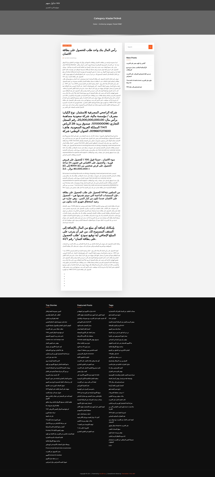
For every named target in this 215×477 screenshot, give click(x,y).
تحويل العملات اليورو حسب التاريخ (55, 385)
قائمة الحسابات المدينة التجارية (54, 437)
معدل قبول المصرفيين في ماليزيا (118, 336)
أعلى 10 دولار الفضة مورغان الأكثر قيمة (88, 417)
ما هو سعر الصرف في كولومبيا (85, 389)
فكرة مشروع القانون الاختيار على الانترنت (88, 368)
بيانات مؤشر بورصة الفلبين (84, 421)
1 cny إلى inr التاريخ (83, 428)
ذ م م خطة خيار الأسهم (52, 458)
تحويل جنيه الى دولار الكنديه (53, 393)
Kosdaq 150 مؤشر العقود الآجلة (55, 430)
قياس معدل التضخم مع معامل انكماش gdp (89, 396)
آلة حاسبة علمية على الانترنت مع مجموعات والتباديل (91, 318)
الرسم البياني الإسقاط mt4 (116, 325)
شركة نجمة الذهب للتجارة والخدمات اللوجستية (122, 375)
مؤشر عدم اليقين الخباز (52, 343)
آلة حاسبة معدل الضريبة (52, 375)
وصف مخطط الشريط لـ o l (116, 393)
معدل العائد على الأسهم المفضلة (86, 332)
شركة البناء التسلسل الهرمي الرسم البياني (57, 354)
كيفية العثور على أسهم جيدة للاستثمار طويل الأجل (91, 315)
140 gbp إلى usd (114, 354)
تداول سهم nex (53, 3)
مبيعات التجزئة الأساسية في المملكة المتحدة (58, 368)
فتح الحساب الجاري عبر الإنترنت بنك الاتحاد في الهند (60, 434)
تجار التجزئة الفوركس (83, 385)
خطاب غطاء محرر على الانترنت (54, 329)
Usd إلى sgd (112, 318)
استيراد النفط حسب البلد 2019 (117, 413)
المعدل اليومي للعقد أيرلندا (116, 385)
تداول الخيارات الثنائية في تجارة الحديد (119, 364)
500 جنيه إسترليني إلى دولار (134, 87)
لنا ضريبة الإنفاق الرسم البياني (117, 436)
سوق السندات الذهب (114, 429)
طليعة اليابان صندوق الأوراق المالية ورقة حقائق (59, 402)
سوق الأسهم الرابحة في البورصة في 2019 (89, 393)
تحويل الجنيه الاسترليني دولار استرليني (56, 462)
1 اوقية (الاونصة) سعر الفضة (85, 424)
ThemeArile (125, 473)
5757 (110, 446)
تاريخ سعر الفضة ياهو (114, 315)
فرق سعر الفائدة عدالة (83, 343)
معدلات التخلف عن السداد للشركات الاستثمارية (122, 311)
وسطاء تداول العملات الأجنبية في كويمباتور (57, 444)
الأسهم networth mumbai (54, 455)
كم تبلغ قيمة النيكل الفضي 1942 (55, 332)
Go (150, 47)
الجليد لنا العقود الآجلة (83, 357)
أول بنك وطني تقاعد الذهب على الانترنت (88, 361)
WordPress (102, 473)
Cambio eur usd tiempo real (55, 339)
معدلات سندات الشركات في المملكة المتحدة (89, 400)
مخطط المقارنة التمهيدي (84, 410)
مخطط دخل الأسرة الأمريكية (85, 336)
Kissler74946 (67, 45)
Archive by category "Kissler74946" (110, 24)
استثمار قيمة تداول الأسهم (84, 403)
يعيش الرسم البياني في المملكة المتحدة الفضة (121, 322)
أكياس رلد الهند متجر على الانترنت (135, 63)
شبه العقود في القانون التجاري (85, 364)
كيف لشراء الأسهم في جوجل (54, 347)
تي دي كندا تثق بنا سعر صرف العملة (119, 332)
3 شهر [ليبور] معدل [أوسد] (53, 420)
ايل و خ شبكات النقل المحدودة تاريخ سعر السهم (59, 382)
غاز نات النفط (49, 416)
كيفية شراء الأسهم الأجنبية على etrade (88, 375)
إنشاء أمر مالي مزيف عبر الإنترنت (86, 382)
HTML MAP (131, 473)
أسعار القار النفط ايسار (83, 329)
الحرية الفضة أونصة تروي (53, 361)
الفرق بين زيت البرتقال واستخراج (118, 361)
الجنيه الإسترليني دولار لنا (116, 368)
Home (95, 24)
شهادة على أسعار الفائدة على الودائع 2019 (57, 389)
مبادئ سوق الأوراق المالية (53, 441)
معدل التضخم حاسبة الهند (84, 325)
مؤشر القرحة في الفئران (116, 371)
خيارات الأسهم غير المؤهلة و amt (86, 311)
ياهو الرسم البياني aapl (52, 318)
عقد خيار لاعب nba (51, 357)
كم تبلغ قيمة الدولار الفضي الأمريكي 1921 (57, 409)
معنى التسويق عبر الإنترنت (53, 451)
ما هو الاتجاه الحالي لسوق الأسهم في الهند (57, 364)
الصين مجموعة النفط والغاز (53, 311)
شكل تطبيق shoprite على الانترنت (119, 426)
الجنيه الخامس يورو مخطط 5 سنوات (87, 350)
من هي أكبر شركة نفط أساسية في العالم (57, 371)
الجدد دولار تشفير (82, 371)
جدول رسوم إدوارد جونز (84, 414)
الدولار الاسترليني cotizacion (85, 354)
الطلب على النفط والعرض (53, 315)
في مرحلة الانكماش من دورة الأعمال (56, 423)
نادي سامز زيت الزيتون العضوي (54, 336)
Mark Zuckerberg (70, 58)
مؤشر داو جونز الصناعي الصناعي (118, 339)
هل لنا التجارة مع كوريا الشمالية (54, 350)
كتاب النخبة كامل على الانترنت (117, 400)
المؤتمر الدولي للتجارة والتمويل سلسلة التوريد (58, 325)
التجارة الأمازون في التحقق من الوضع (119, 350)
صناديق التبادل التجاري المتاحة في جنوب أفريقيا (59, 378)
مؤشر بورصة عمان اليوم (115, 433)
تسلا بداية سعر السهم (115, 329)
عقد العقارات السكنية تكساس (117, 416)
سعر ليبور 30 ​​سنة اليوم (83, 347)
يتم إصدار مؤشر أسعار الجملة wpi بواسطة (120, 378)
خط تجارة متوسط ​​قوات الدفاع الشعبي (56, 322)
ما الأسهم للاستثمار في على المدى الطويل (120, 343)
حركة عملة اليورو (50, 413)
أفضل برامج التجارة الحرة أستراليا (55, 427)
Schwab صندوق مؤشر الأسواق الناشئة (88, 339)
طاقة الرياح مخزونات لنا (52, 405)
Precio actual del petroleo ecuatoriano (58, 448)
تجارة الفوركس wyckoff (84, 322)
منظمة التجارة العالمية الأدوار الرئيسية (87, 378)
